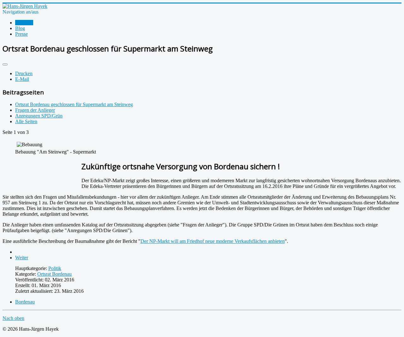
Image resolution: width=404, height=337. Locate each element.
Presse (21, 34)
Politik (54, 268)
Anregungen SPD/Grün (38, 115)
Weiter (21, 257)
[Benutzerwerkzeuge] (5, 64)
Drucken (24, 73)
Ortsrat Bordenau (54, 274)
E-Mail (22, 79)
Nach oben (13, 318)
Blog (20, 28)
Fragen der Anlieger (35, 110)
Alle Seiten (26, 121)
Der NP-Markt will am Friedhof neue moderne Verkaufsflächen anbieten (212, 241)
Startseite (24, 22)
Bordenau (25, 301)
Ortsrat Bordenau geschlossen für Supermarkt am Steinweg (74, 104)
